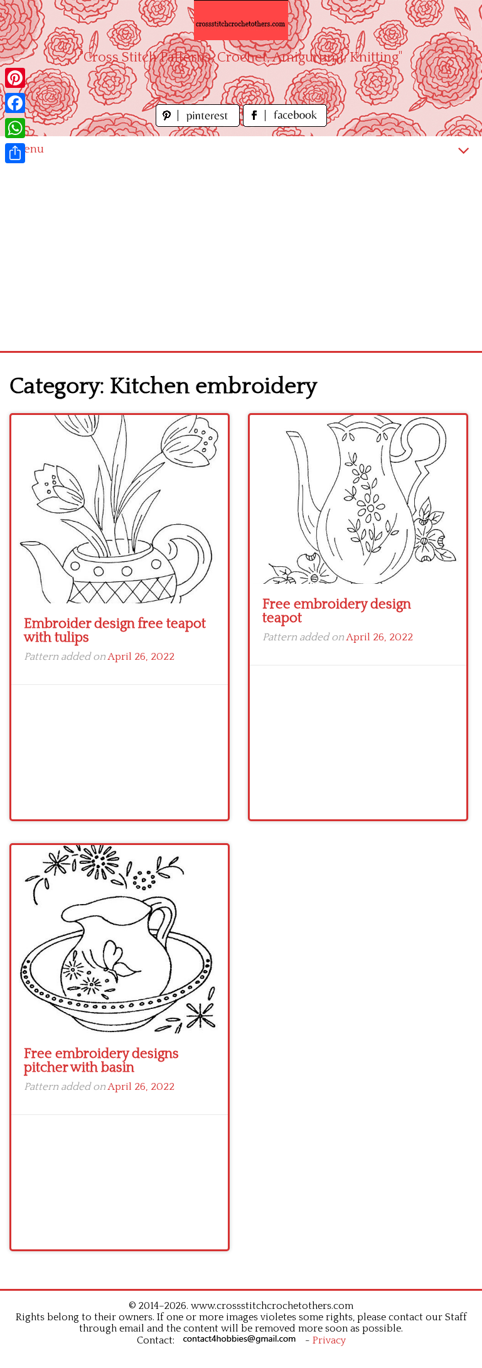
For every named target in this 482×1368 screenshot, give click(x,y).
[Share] (15, 153)
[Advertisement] (241, 257)
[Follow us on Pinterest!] (199, 123)
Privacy (329, 1340)
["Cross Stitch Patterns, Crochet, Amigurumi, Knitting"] (241, 20)
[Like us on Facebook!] (285, 123)
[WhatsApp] (15, 128)
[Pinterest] (15, 77)
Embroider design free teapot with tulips (115, 630)
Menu (28, 149)
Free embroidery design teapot (336, 611)
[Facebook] (15, 103)
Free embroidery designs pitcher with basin (101, 1060)
